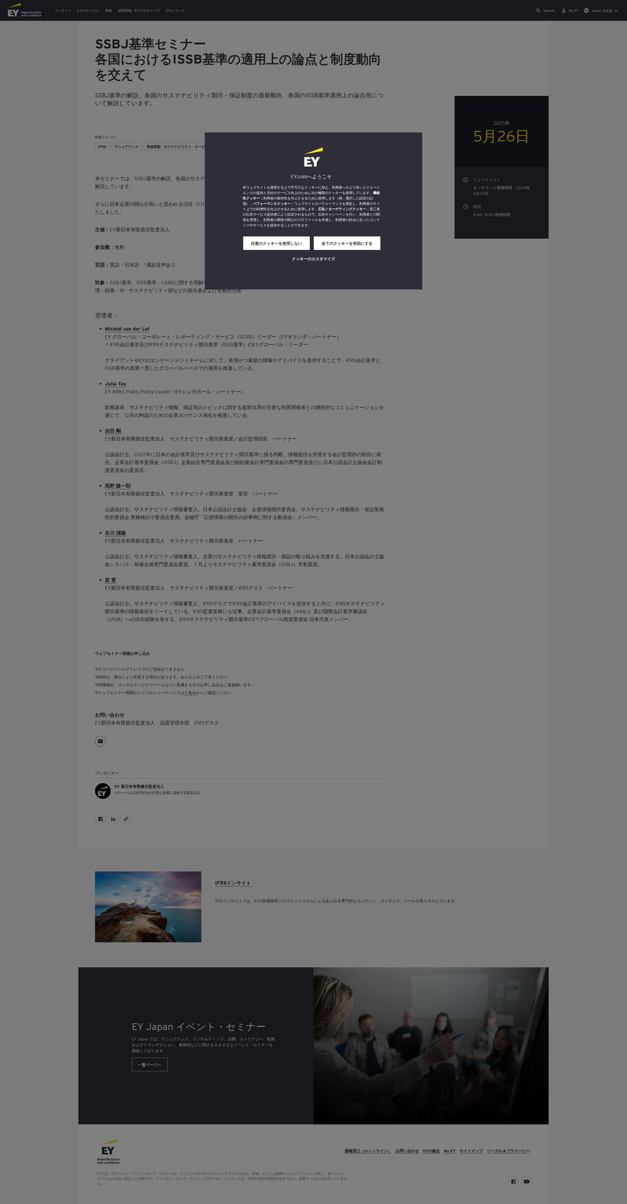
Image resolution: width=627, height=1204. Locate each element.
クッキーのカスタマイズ (313, 258)
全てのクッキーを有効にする (347, 243)
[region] (313, 210)
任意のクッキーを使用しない (276, 243)
